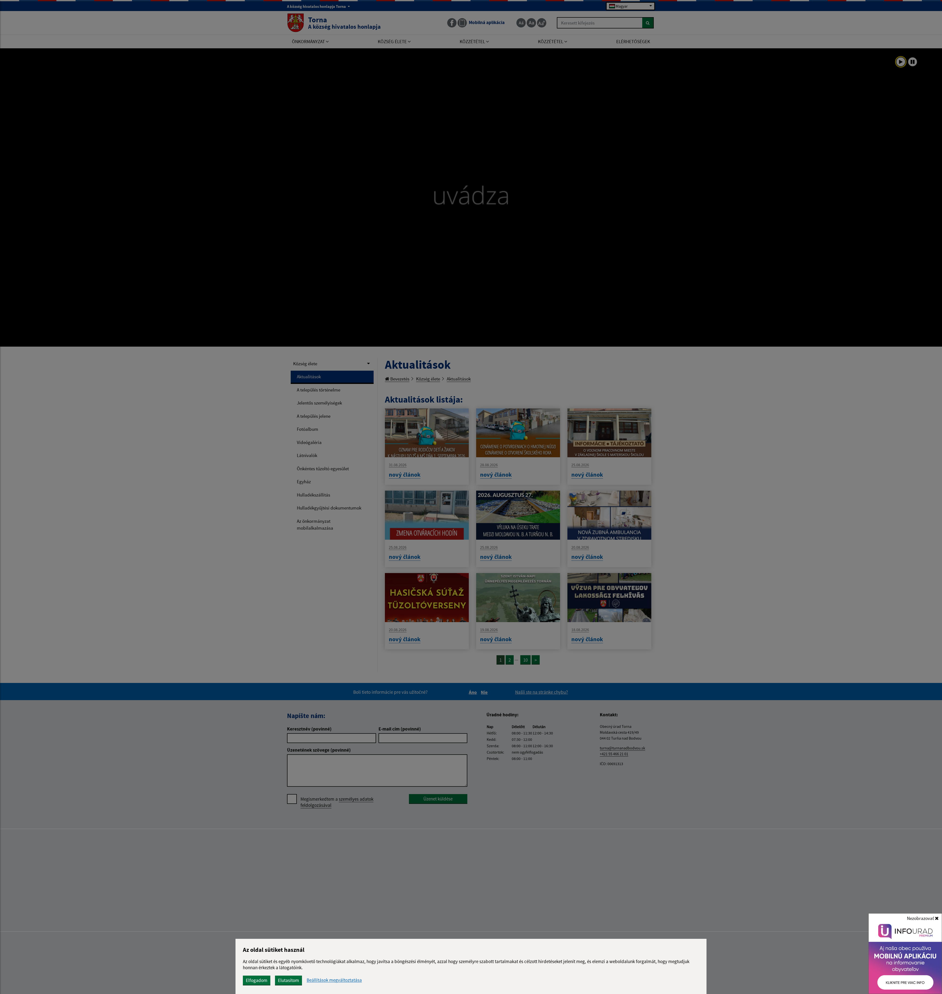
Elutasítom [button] (288, 980)
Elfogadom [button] (256, 980)
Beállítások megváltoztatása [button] (334, 980)
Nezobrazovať (921, 918)
